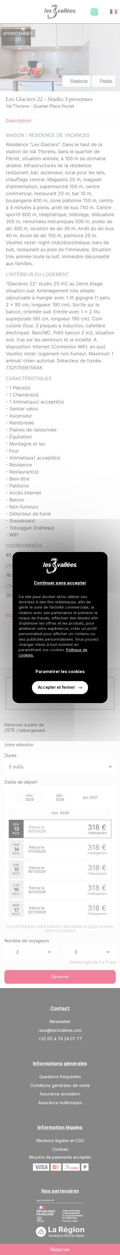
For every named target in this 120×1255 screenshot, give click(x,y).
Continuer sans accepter (60, 583)
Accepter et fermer (56, 687)
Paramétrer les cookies (60, 671)
